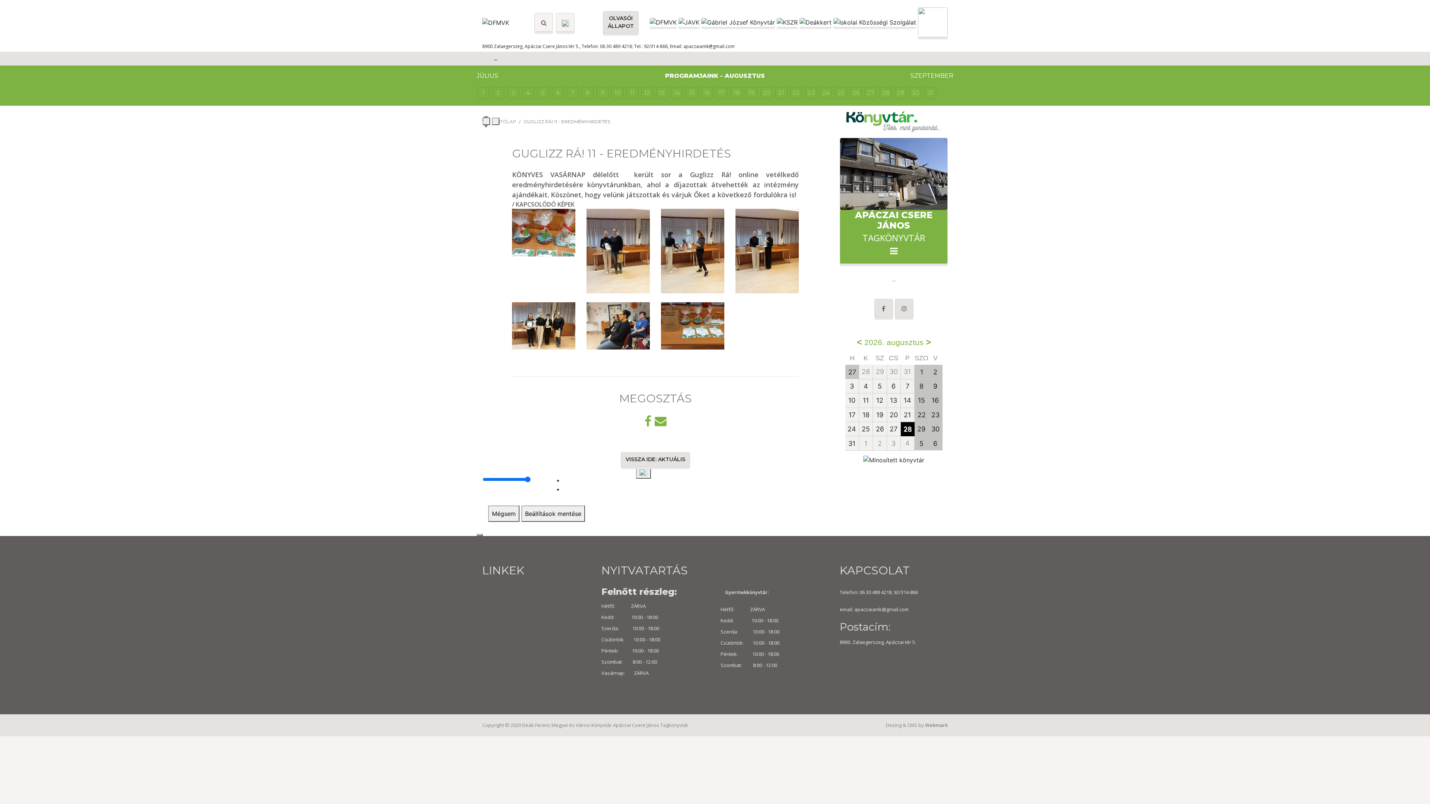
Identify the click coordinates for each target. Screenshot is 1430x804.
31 (930, 92)
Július (487, 75)
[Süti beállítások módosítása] (643, 473)
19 (751, 92)
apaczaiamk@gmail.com (881, 609)
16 (707, 92)
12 (647, 92)
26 (855, 92)
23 (811, 92)
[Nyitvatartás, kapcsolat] (565, 22)
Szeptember (932, 75)
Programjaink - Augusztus (715, 75)
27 (870, 92)
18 (737, 92)
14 (677, 92)
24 (826, 92)
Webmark (936, 725)
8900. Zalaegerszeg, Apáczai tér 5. (878, 642)
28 (886, 92)
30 (915, 92)
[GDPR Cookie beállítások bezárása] (480, 535)
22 (796, 92)
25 (841, 92)
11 (632, 92)
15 (692, 92)
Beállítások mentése (553, 513)
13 (662, 92)
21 (781, 92)
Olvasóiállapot (621, 22)
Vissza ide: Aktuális (655, 459)
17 (722, 92)
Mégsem (504, 513)
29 (900, 92)
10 (617, 92)
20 (766, 92)
